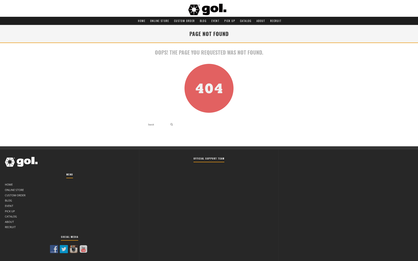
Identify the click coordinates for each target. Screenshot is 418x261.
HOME (141, 21)
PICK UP (229, 21)
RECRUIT (276, 21)
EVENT (215, 21)
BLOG (203, 21)
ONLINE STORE (159, 21)
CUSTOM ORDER (184, 21)
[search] (171, 124)
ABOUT (261, 21)
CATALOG (246, 21)
